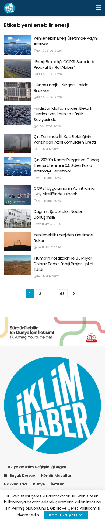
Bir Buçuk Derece (19, 475)
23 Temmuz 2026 (48, 201)
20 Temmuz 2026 (48, 248)
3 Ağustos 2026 (48, 127)
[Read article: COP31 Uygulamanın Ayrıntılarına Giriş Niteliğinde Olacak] (17, 195)
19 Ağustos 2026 (49, 51)
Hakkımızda (15, 484)
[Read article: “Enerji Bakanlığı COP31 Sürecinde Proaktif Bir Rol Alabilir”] (17, 68)
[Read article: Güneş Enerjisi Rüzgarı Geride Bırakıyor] (17, 91)
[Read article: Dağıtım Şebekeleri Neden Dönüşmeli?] (17, 218)
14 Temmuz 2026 (48, 276)
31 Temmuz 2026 (48, 149)
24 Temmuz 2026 (48, 178)
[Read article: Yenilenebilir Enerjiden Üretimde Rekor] (17, 241)
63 (62, 293)
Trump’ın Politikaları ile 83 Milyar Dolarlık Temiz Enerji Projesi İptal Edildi (63, 263)
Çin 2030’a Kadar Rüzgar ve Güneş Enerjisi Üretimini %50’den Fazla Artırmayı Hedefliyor (66, 165)
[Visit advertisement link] (52, 331)
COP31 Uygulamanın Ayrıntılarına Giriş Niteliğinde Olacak (64, 191)
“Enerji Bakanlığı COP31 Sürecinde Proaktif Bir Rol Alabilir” (65, 64)
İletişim (58, 484)
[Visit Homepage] (9, 8)
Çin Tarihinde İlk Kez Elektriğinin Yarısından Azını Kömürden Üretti (65, 139)
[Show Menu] (98, 8)
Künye (39, 484)
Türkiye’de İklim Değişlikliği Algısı (35, 466)
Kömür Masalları (57, 475)
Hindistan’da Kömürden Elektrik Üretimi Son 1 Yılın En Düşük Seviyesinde (63, 113)
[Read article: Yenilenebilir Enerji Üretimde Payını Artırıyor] (17, 45)
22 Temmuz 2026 (48, 224)
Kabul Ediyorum (66, 515)
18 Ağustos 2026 (49, 74)
